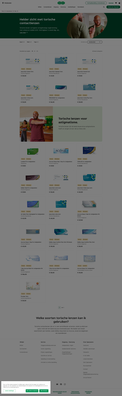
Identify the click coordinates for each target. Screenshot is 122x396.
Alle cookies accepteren (32, 390)
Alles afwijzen (44, 390)
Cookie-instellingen (9, 390)
